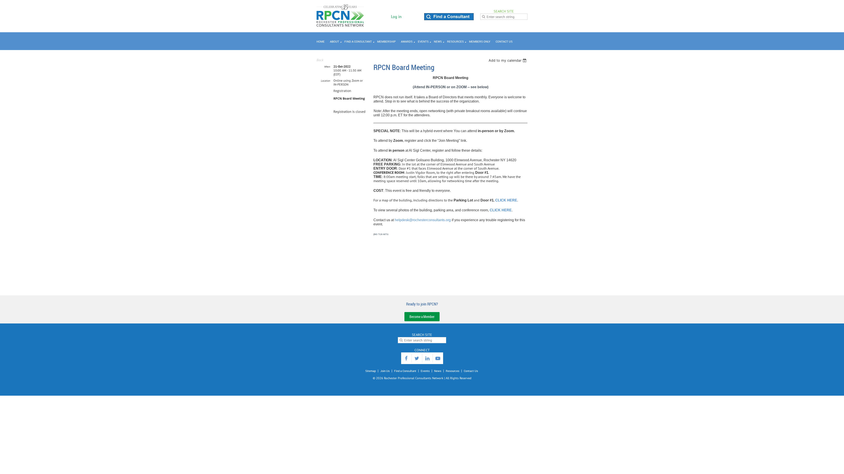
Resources (452, 371)
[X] (417, 358)
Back (319, 60)
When (327, 66)
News (437, 371)
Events (425, 371)
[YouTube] (438, 358)
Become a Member (422, 316)
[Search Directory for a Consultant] (449, 19)
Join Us (385, 371)
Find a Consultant (405, 371)
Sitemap (370, 371)
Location (325, 80)
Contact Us (471, 371)
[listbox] (508, 60)
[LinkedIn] (427, 358)
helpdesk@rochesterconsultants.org (423, 220)
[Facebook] (406, 358)
